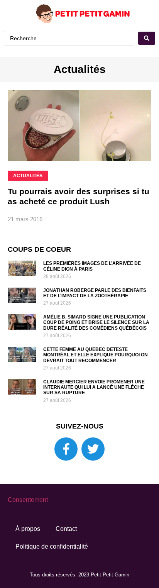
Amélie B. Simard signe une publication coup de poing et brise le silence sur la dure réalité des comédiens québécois (96, 339)
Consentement (28, 516)
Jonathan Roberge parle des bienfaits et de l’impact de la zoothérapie (94, 310)
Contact (66, 545)
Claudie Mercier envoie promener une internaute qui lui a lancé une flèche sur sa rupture (94, 404)
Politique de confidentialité (51, 563)
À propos (27, 545)
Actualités (80, 86)
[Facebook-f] (66, 466)
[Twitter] (93, 466)
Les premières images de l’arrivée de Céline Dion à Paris (92, 283)
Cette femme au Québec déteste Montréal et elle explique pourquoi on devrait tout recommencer (95, 372)
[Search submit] (79, 56)
